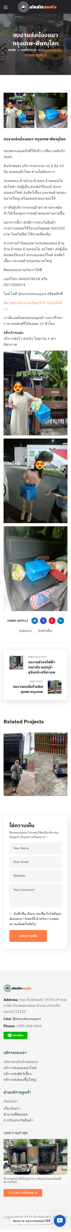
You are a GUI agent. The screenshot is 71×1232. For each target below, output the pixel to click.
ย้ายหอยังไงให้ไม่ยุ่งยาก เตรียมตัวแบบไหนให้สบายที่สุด (32, 1180)
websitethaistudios (38, 1223)
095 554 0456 (30, 1026)
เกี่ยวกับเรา (12, 1108)
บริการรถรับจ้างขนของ (21, 1062)
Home (12, 50)
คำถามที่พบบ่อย (16, 1114)
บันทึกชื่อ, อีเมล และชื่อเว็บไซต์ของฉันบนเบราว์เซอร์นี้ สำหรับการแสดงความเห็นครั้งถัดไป (35, 919)
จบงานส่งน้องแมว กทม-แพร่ (29, 777)
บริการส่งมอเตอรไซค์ (20, 1068)
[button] (59, 1221)
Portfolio (28, 50)
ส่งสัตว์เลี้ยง (45, 631)
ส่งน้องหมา (25, 631)
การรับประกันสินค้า (18, 1120)
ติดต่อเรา (11, 1101)
